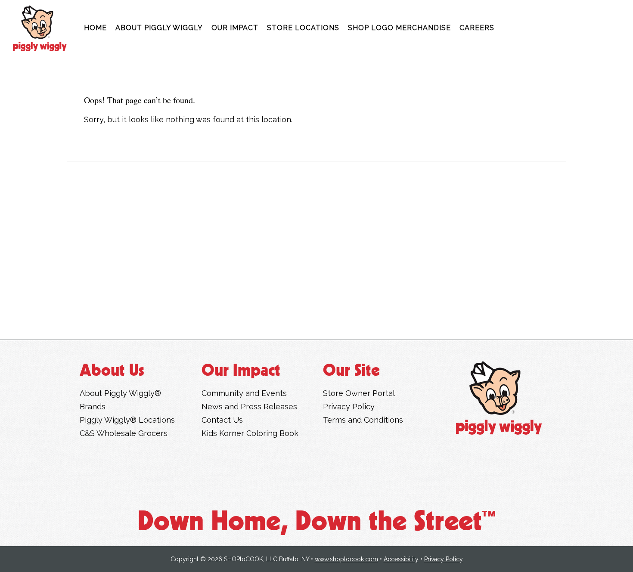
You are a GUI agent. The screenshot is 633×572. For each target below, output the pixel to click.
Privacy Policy (349, 406)
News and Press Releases (249, 406)
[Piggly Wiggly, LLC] (499, 397)
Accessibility (401, 559)
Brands (93, 406)
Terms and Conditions (363, 419)
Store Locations (303, 28)
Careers (476, 28)
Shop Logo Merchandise (399, 28)
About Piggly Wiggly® (120, 393)
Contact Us (222, 419)
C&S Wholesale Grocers (124, 433)
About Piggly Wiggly (159, 28)
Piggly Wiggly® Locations (127, 419)
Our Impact (234, 28)
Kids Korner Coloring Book (250, 433)
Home (95, 28)
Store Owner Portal (359, 393)
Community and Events (244, 393)
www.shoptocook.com (346, 559)
